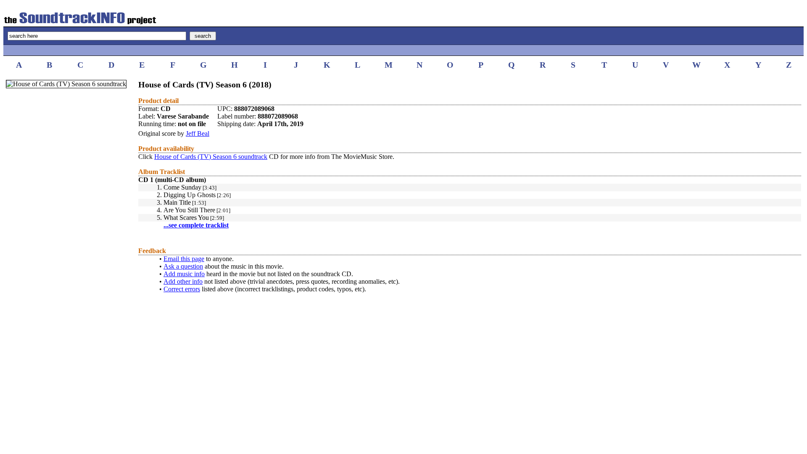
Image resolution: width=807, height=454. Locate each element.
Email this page (184, 258)
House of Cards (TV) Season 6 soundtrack (210, 156)
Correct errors (182, 289)
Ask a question (183, 266)
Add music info (184, 273)
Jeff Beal (197, 133)
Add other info (183, 281)
